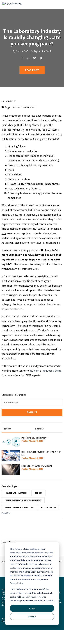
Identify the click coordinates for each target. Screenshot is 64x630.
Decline (32, 616)
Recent (7, 428)
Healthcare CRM (48, 507)
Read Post (32, 70)
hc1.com (34, 370)
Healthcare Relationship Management (23, 500)
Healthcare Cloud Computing (19, 507)
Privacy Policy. (16, 583)
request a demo (52, 370)
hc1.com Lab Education (23, 107)
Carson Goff (22, 51)
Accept (32, 608)
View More (6, 513)
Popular (39, 428)
